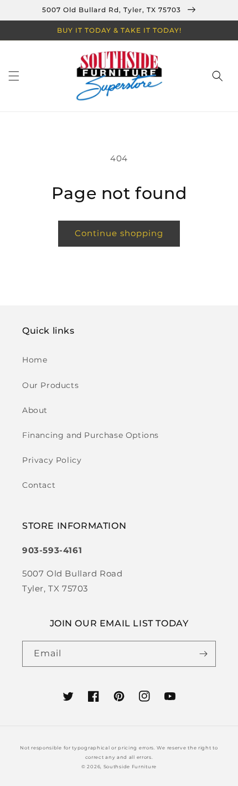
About (35, 410)
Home (34, 360)
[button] (14, 76)
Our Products (50, 385)
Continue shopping (119, 233)
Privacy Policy (51, 460)
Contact (38, 485)
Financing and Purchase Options (90, 435)
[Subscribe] (203, 654)
